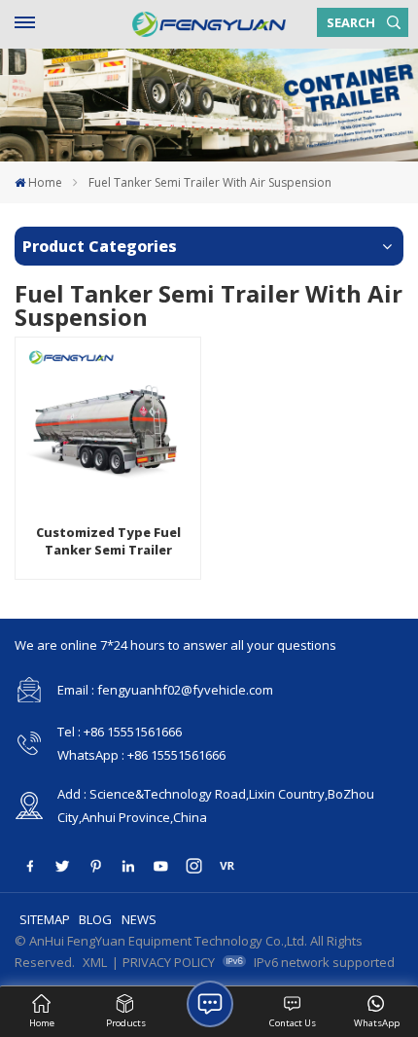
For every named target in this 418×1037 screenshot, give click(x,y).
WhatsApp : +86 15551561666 (141, 755)
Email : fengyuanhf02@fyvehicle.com (165, 689)
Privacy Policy (168, 962)
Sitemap (44, 919)
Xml (95, 962)
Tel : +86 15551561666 (119, 731)
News (139, 919)
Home (45, 182)
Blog (95, 919)
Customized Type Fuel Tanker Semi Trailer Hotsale (108, 541)
